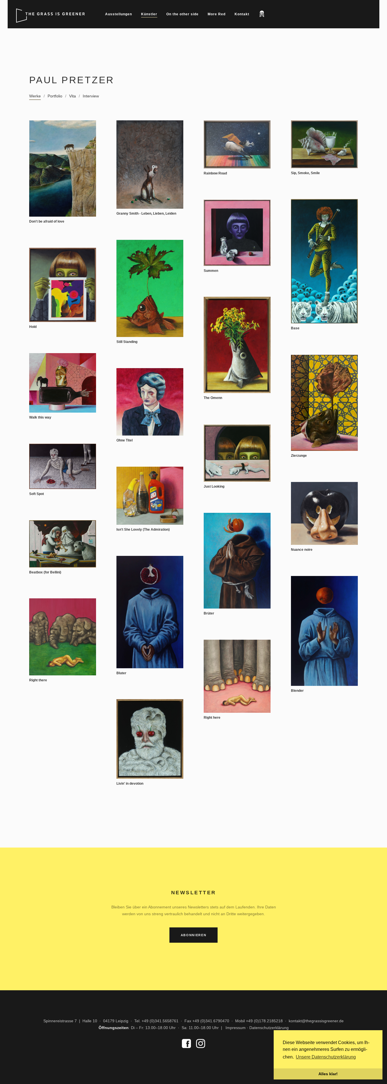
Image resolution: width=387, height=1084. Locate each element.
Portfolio (55, 96)
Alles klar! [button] (328, 1074)
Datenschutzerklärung (269, 1027)
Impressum (236, 1027)
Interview (91, 96)
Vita (72, 96)
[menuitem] (118, 14)
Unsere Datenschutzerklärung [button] (326, 1057)
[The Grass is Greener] (51, 11)
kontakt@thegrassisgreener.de (316, 1021)
